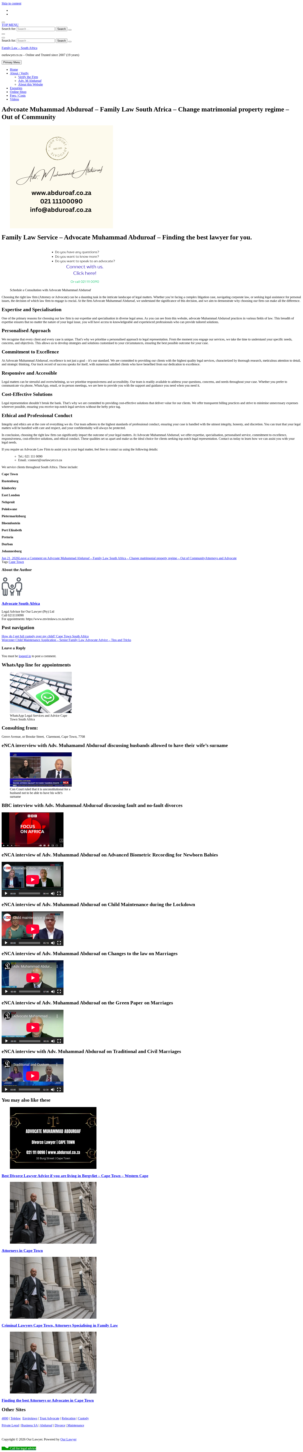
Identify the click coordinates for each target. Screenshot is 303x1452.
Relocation (69, 1418)
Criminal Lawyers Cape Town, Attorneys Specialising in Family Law (60, 1325)
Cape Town (16, 562)
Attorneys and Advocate (221, 558)
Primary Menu (11, 62)
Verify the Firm (28, 77)
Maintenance (75, 1425)
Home (14, 69)
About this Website (30, 84)
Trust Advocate (49, 1418)
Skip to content (11, 3)
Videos (14, 99)
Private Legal (10, 1425)
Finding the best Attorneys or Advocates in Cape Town (48, 1400)
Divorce (60, 1425)
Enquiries (16, 88)
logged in (25, 656)
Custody (83, 1418)
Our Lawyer (68, 1439)
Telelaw (16, 1418)
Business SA (29, 1425)
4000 (5, 1418)
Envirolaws (29, 1418)
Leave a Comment (112, 558)
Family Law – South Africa (19, 48)
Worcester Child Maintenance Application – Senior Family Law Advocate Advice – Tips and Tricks (66, 640)
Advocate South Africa (21, 603)
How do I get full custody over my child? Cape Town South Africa (45, 636)
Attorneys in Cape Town (22, 1250)
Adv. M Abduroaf (29, 80)
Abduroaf (46, 1425)
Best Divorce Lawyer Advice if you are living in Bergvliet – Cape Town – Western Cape (75, 1176)
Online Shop (18, 92)
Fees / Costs (18, 95)
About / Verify (19, 73)
